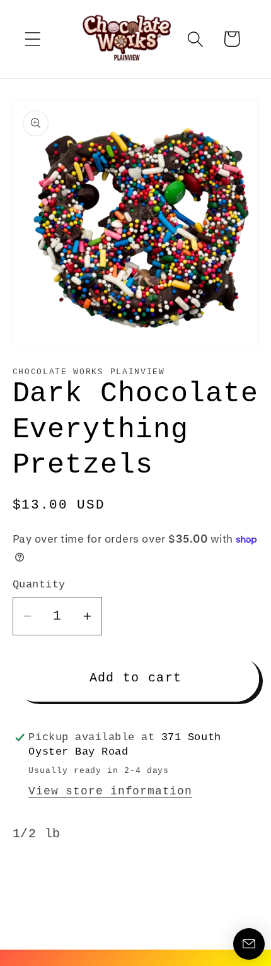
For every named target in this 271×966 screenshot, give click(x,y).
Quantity (39, 585)
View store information (110, 791)
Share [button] (49, 882)
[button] (32, 39)
